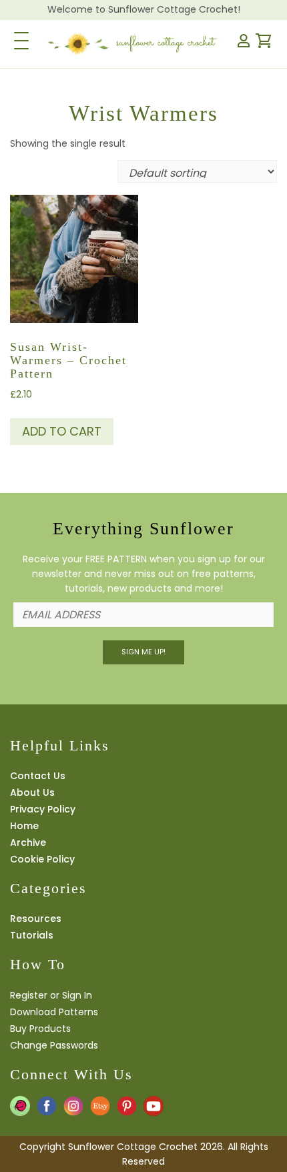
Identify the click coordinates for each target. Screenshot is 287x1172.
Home (24, 825)
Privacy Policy (42, 809)
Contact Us (37, 775)
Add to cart (61, 431)
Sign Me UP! (143, 651)
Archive (28, 842)
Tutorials (31, 935)
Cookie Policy (42, 859)
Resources (35, 918)
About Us (32, 792)
